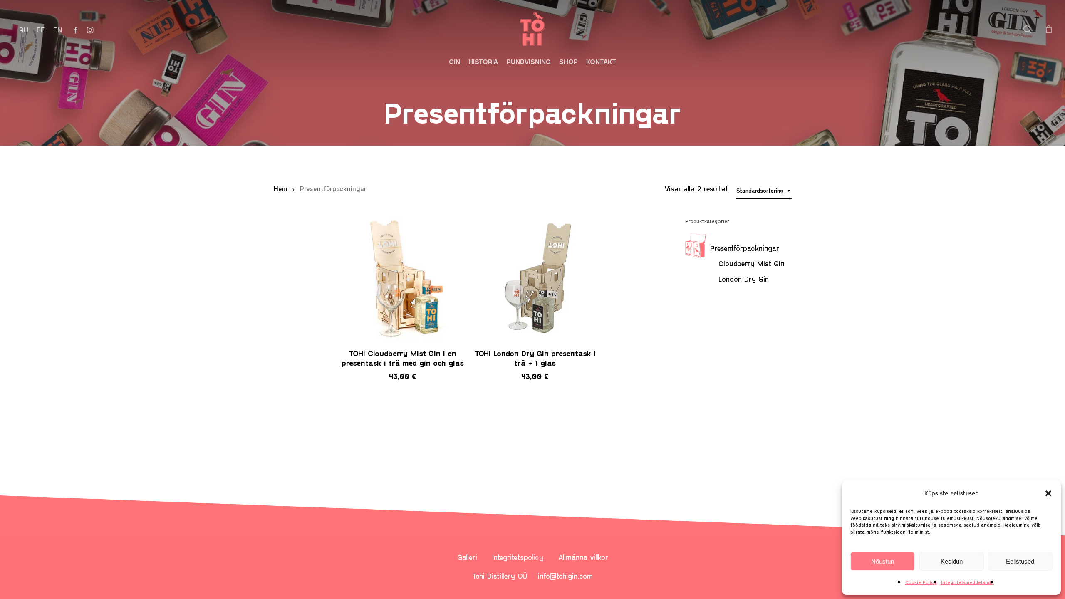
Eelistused (1020, 561)
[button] (1048, 493)
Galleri (467, 557)
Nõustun (882, 561)
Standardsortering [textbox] (759, 190)
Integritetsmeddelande (967, 582)
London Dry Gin (743, 279)
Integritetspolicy (517, 557)
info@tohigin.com (565, 576)
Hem (280, 188)
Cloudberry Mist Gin (751, 263)
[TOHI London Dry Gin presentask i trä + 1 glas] (535, 278)
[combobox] (764, 190)
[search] (1028, 29)
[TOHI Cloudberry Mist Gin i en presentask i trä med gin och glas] (403, 278)
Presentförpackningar (744, 248)
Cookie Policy (921, 582)
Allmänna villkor (583, 557)
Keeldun (952, 561)
